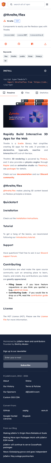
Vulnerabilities (36, 35)
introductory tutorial (25, 237)
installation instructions (27, 218)
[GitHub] (18, 43)
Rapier (6, 165)
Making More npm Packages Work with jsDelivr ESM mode (25, 438)
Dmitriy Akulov (21, 344)
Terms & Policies (33, 386)
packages (11, 168)
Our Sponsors (9, 392)
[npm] (32, 43)
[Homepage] (5, 43)
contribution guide (39, 295)
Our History (8, 386)
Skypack (26, 416)
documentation (24, 174)
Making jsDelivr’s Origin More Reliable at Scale (25, 433)
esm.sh (44, 410)
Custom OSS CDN (11, 397)
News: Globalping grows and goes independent (25, 452)
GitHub (6, 410)
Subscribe (25, 365)
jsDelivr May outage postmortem (18, 456)
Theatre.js (42, 165)
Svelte (21, 143)
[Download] (45, 43)
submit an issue (20, 290)
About (6, 381)
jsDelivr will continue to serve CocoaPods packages (22, 446)
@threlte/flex (9, 190)
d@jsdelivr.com (33, 392)
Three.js (43, 159)
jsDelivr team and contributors (31, 341)
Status (28, 381)
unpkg (25, 410)
